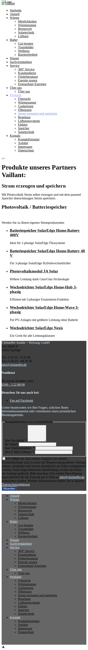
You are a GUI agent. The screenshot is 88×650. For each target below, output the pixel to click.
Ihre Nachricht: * (16, 440)
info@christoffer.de (14, 364)
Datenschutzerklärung (16, 484)
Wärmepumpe (27, 102)
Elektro (22, 124)
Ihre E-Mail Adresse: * (19, 452)
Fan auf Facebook (21, 400)
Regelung (24, 117)
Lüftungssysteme (29, 121)
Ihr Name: (11, 444)
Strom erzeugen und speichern (37, 113)
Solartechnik (26, 132)
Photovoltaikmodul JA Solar (34, 271)
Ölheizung (25, 110)
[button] (3, 158)
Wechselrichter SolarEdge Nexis (36, 328)
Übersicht (24, 99)
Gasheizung (25, 106)
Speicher (23, 128)
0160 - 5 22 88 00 (13, 384)
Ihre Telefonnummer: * (20, 448)
